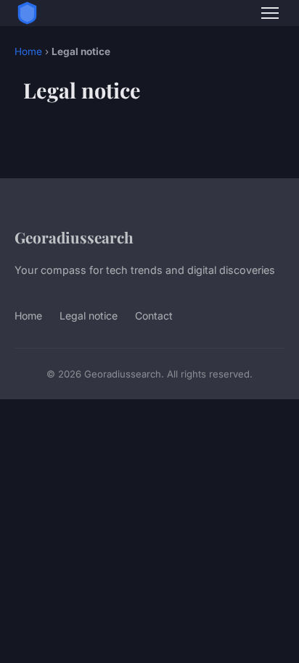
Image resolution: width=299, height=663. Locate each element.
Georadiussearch (74, 237)
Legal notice (89, 315)
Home (28, 51)
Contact (154, 315)
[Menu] (269, 13)
